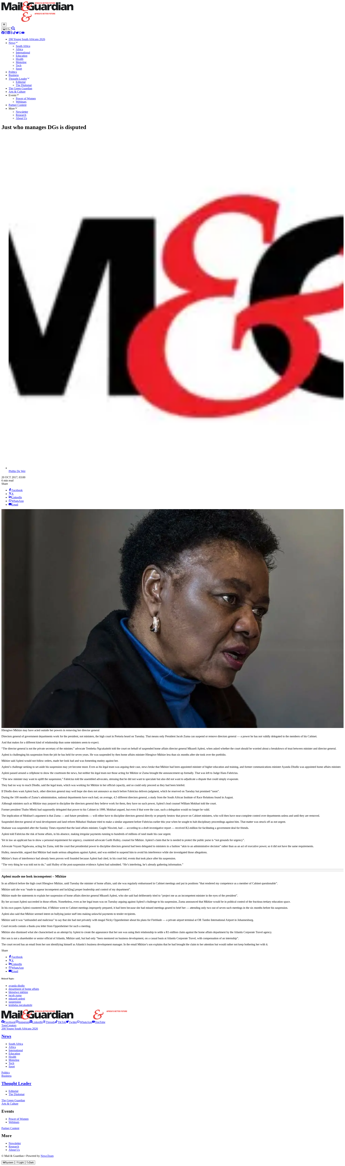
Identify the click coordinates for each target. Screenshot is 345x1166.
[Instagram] (5, 33)
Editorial (13, 1091)
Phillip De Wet (17, 471)
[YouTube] (23, 33)
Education (14, 1053)
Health (12, 1056)
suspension (15, 1001)
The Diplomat (16, 1094)
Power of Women (19, 1118)
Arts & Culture (9, 1103)
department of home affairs (24, 988)
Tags (4, 1025)
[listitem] (8, 1022)
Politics (5, 1072)
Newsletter (15, 1143)
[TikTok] (14, 33)
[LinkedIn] (8, 33)
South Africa (16, 1043)
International (16, 1050)
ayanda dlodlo (17, 985)
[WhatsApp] (20, 33)
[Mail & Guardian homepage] (172, 12)
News (6, 1036)
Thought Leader (16, 1083)
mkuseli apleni (17, 998)
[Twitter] (17, 33)
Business (6, 1075)
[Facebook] (2, 33)
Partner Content (10, 1128)
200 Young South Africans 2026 (19, 1028)
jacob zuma (15, 995)
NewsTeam (47, 1155)
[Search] (13, 29)
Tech (11, 1063)
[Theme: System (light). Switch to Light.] (6, 29)
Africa (12, 1047)
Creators (11, 1025)
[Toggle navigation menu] (4, 25)
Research (14, 1146)
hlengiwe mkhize (18, 992)
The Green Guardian (13, 1100)
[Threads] (11, 33)
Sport (12, 1066)
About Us (14, 1149)
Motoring (14, 1060)
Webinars (14, 1122)
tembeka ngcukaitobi (20, 1005)
